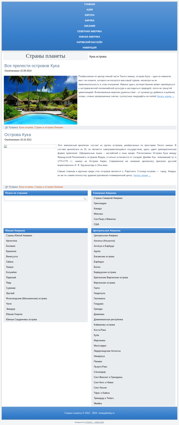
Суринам (10, 288)
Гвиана (9, 267)
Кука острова (26, 127)
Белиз (97, 267)
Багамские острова (104, 256)
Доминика (99, 314)
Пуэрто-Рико (100, 366)
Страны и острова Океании (48, 127)
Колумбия (11, 272)
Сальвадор (100, 372)
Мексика (98, 213)
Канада (98, 208)
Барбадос (99, 261)
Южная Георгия (14, 314)
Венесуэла (12, 256)
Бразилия (11, 251)
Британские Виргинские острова (111, 277)
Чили (9, 303)
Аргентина (11, 240)
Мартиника (99, 340)
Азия (90, 9)
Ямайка (98, 403)
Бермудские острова (105, 272)
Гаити (97, 288)
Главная (89, 4)
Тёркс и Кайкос (102, 393)
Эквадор (10, 309)
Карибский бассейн (89, 42)
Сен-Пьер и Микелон (105, 219)
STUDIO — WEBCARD (94, 422)
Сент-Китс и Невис (104, 382)
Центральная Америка (106, 235)
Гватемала (99, 298)
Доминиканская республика (108, 319)
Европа (89, 15)
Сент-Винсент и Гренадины (108, 377)
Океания (89, 26)
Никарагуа (99, 356)
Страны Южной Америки (19, 235)
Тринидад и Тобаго (104, 398)
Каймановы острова (104, 324)
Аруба (97, 251)
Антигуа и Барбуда (104, 246)
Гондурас (99, 303)
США (96, 224)
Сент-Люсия (100, 387)
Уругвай (10, 293)
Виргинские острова (104, 282)
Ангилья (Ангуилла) (104, 240)
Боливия (10, 246)
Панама (98, 361)
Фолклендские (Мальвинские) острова (26, 298)
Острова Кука (17, 134)
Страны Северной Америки (108, 198)
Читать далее (165, 96)
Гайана (9, 261)
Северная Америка (89, 31)
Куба (96, 335)
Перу (8, 282)
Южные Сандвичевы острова (21, 319)
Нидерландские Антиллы (107, 351)
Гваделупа (99, 293)
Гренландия (100, 203)
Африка (89, 20)
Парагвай (11, 277)
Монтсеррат (100, 345)
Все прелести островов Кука (31, 65)
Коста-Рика (100, 330)
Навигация (89, 47)
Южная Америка (89, 37)
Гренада (98, 309)
